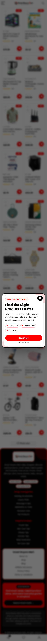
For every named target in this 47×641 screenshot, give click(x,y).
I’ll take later (23, 342)
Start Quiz (23, 338)
